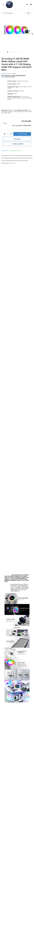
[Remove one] (4, 134)
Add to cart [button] (23, 133)
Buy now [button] (18, 139)
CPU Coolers (8, 13)
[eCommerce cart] (27, 4)
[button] (28, 13)
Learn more (7, 113)
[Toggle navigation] (3, 4)
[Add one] (11, 134)
